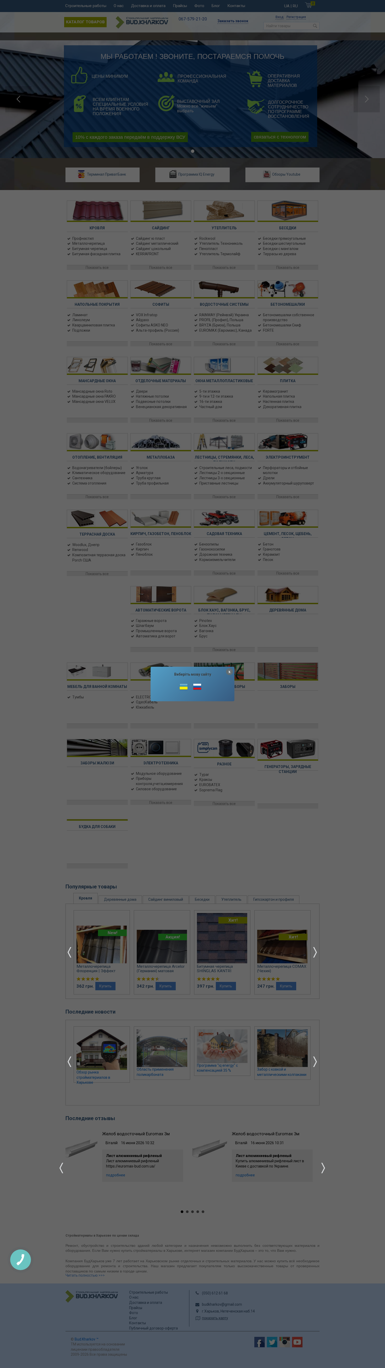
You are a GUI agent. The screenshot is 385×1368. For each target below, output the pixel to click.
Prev (70, 952)
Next (315, 952)
